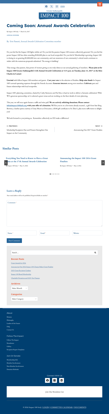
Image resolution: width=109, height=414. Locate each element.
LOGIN (46, 407)
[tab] (50, 174)
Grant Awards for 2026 (18, 263)
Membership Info (12, 360)
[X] (52, 6)
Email (43, 233)
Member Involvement (13, 363)
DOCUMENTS (80, 407)
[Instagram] (57, 6)
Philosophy (10, 320)
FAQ (8, 326)
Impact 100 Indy (13, 31)
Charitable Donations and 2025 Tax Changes (25, 278)
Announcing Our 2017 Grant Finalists (88, 128)
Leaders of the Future (13, 323)
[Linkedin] (61, 380)
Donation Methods (13, 369)
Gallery (9, 346)
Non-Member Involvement (15, 366)
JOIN (62, 6)
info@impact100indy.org (17, 105)
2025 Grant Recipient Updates (21, 270)
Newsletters (10, 343)
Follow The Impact (13, 340)
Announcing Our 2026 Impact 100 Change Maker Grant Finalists (32, 267)
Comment (12, 202)
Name (10, 233)
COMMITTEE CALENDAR (61, 407)
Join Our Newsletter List (54, 392)
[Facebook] (46, 6)
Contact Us (10, 330)
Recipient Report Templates (15, 349)
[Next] (103, 162)
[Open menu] (99, 4)
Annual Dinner (13, 35)
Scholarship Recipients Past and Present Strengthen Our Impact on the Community (27, 129)
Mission (9, 317)
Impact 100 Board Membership (21, 274)
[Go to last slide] (6, 162)
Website (76, 233)
